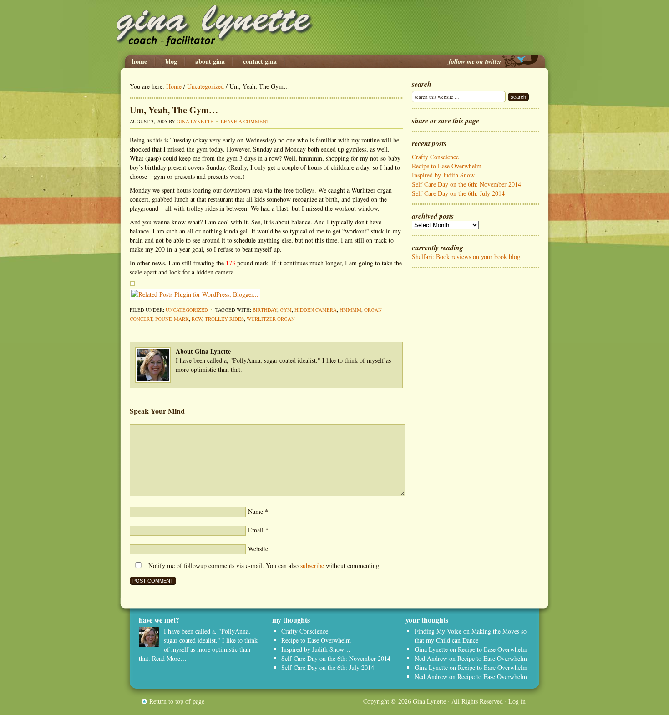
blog (171, 61)
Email (256, 530)
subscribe (312, 565)
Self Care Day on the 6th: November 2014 (466, 184)
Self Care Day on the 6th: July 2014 (458, 193)
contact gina (260, 61)
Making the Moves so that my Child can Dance (471, 635)
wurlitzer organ (271, 318)
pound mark (172, 318)
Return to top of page (176, 701)
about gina (210, 61)
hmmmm (350, 309)
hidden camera (315, 309)
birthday (265, 309)
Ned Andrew (431, 658)
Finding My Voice (438, 631)
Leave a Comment (245, 121)
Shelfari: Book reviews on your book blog (466, 256)
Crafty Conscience (435, 156)
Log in (517, 701)
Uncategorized (187, 309)
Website (258, 548)
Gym (286, 309)
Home (139, 61)
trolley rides (224, 318)
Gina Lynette (334, 27)
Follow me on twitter (475, 61)
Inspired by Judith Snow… (446, 175)
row (197, 318)
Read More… (169, 658)
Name (255, 511)
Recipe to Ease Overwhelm (446, 166)
